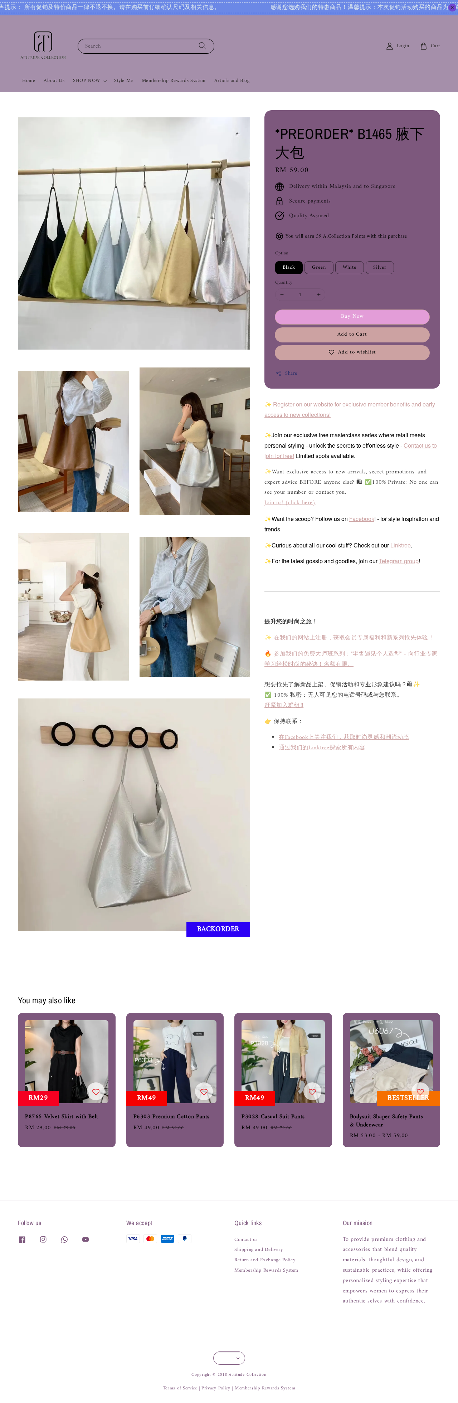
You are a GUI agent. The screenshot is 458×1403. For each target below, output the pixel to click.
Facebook (361, 519)
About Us (54, 80)
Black (289, 267)
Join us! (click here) (290, 503)
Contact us (246, 1240)
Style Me (123, 80)
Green (319, 267)
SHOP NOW (86, 81)
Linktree (400, 545)
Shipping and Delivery (258, 1250)
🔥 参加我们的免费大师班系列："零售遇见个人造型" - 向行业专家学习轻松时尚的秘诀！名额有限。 (351, 659)
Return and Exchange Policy (265, 1260)
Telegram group (399, 561)
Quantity (283, 282)
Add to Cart (352, 334)
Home (28, 80)
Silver (379, 267)
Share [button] (291, 373)
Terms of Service (180, 1388)
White (349, 267)
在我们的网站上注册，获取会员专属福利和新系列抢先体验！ (354, 638)
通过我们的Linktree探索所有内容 (322, 748)
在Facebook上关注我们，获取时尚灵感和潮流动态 (344, 737)
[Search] (202, 46)
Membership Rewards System (174, 80)
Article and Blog (232, 80)
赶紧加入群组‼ (283, 706)
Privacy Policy (215, 1388)
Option (281, 253)
